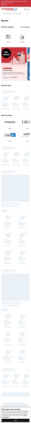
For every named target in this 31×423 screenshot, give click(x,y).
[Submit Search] (27, 13)
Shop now (3, 4)
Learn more (14, 77)
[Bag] (25, 9)
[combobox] (15, 13)
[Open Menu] (28, 9)
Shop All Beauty (25, 27)
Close (15, 420)
